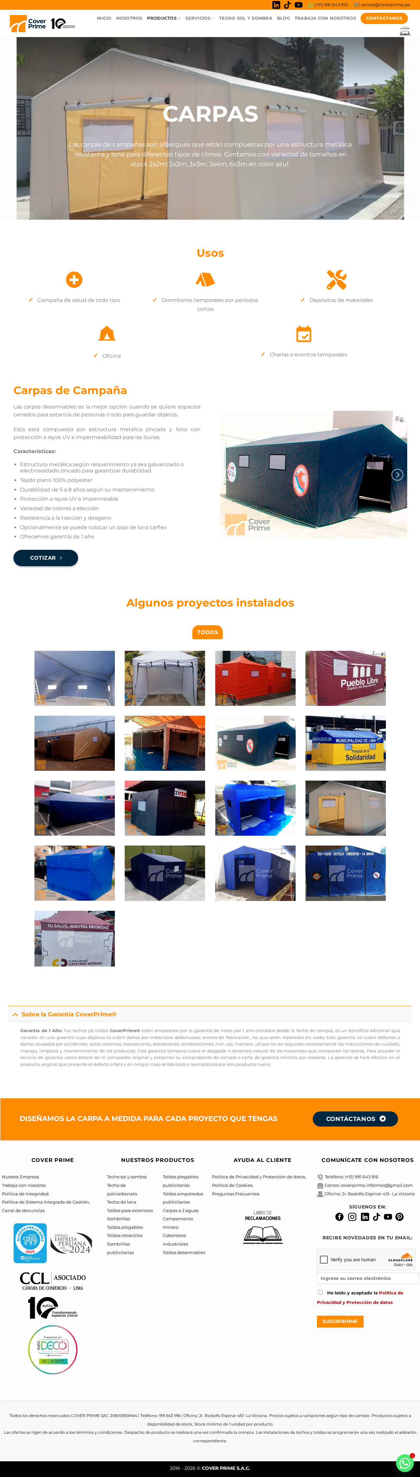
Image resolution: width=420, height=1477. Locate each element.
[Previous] (230, 475)
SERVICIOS (197, 18)
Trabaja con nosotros (24, 1185)
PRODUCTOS (162, 18)
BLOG (283, 18)
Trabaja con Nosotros (325, 18)
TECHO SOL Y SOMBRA (245, 18)
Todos (207, 632)
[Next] (397, 475)
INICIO (104, 18)
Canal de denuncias (23, 1210)
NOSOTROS (129, 18)
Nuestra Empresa (20, 1176)
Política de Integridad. (26, 1193)
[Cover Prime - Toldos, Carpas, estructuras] (42, 23)
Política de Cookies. (232, 1185)
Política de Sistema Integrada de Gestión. (46, 1202)
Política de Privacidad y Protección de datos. (259, 1176)
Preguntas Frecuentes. (236, 1193)
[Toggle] (15, 1014)
